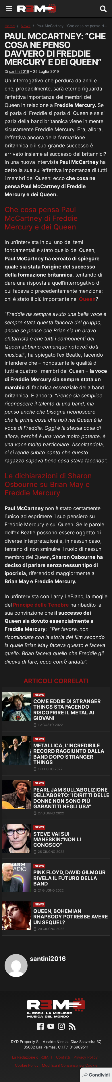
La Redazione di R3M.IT (32, 1057)
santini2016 (19, 71)
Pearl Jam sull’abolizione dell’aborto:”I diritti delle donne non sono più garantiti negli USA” (71, 798)
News (25, 26)
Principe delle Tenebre (40, 605)
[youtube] (50, 1026)
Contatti (63, 1057)
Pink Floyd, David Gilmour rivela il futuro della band (69, 878)
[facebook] (40, 1026)
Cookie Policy (26, 1065)
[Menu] (9, 9)
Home (10, 26)
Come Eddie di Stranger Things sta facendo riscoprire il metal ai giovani (67, 710)
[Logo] (36, 8)
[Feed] (72, 1026)
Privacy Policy (86, 1057)
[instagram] (61, 1026)
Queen (87, 299)
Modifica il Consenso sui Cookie (69, 1065)
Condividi (99, 1075)
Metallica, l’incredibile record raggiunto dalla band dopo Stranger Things (68, 754)
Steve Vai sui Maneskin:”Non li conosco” (57, 839)
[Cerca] (103, 8)
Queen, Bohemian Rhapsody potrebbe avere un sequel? (70, 916)
